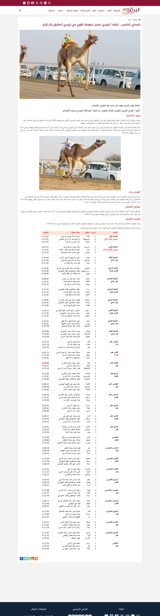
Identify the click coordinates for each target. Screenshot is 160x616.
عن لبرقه (51, 10)
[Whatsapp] (28, 558)
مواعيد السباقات (72, 10)
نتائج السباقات (85, 10)
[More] (36, 558)
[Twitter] (25, 558)
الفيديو (101, 10)
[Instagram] (32, 558)
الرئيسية (117, 10)
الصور (94, 10)
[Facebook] (21, 558)
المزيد (60, 10)
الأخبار (109, 10)
